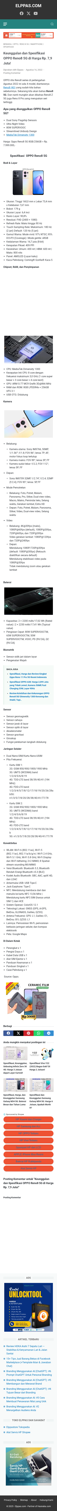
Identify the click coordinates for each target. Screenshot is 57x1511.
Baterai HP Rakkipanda (28, 1161)
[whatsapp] (39, 1033)
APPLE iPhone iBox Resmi (28, 1154)
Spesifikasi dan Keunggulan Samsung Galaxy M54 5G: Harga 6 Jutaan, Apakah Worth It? (41, 1101)
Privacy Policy (10, 1500)
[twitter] (28, 13)
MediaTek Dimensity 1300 (20, 134)
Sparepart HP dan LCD (28, 1147)
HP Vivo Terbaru (28, 1140)
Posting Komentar (12, 73)
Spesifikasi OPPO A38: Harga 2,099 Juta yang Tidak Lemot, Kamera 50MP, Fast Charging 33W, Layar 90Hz (29, 685)
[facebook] (21, 13)
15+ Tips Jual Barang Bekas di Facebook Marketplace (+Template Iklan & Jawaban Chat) (28, 1362)
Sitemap (24, 1500)
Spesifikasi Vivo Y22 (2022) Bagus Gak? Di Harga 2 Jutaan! (39, 1066)
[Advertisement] (28, 302)
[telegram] (49, 1033)
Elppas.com (28, 5)
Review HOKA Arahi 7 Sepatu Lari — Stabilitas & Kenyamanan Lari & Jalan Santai (26, 1350)
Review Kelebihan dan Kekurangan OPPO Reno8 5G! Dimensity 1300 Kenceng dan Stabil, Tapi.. (29, 696)
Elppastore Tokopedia (18, 1427)
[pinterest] (28, 1033)
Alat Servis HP (28, 1168)
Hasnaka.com (44, 1506)
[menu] (7, 24)
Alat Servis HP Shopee (18, 1432)
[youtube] (35, 13)
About (34, 1500)
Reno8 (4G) (9, 87)
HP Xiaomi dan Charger (28, 1119)
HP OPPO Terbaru (28, 1133)
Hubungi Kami (46, 1500)
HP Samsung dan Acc (28, 1126)
